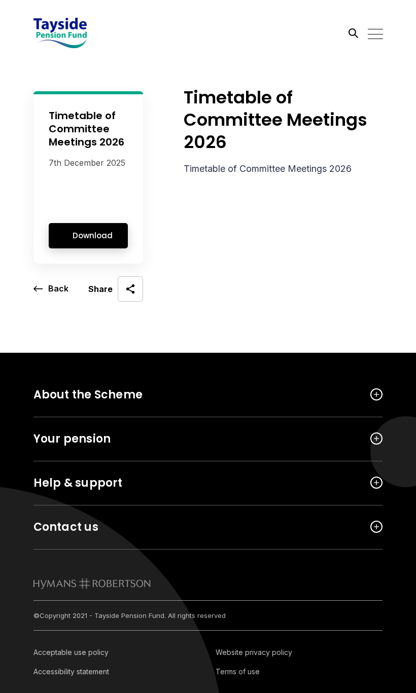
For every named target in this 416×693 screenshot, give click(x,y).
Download (93, 235)
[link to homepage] (92, 583)
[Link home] (79, 33)
